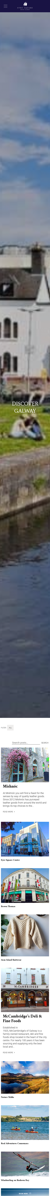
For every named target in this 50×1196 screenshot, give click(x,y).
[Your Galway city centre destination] (25, 5)
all (10, 728)
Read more (8, 812)
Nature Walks (7, 1097)
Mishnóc (10, 787)
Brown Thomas (8, 906)
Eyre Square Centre (10, 860)
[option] (25, 360)
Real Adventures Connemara (14, 1144)
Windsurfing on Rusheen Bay (15, 1180)
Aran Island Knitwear (11, 960)
